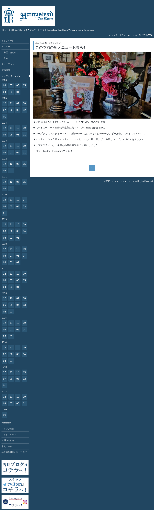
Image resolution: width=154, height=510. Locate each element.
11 (11, 103)
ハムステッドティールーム (122, 181)
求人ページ (7, 446)
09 (17, 103)
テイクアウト (8, 64)
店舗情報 (6, 70)
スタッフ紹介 (8, 428)
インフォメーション (11, 76)
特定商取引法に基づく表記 (14, 452)
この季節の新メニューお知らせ (61, 47)
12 (4, 103)
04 (4, 92)
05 (24, 85)
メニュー (6, 46)
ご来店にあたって (10, 52)
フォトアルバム (9, 434)
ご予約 (5, 58)
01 (17, 92)
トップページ (8, 40)
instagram (6, 423)
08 (4, 85)
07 (11, 85)
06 (17, 85)
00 (4, 414)
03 (11, 92)
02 (24, 110)
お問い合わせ (8, 440)
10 (17, 128)
